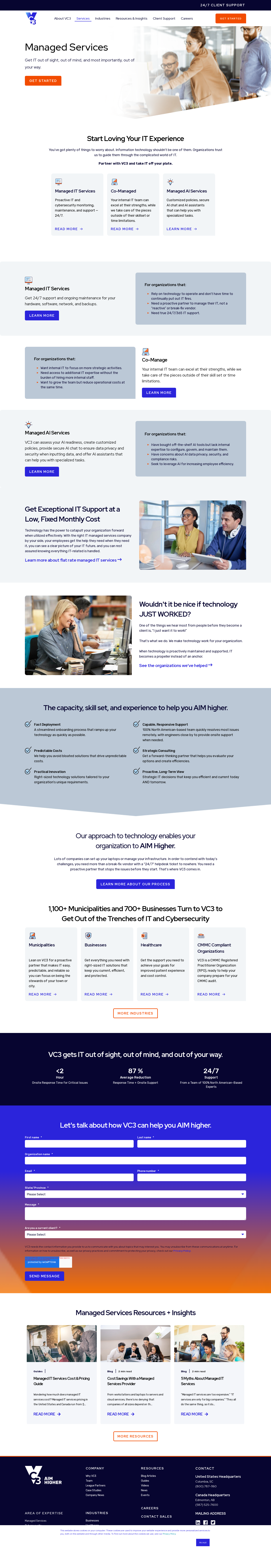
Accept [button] (202, 1542)
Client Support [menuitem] (164, 18)
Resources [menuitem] (152, 1468)
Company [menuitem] (95, 1468)
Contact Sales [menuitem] (156, 1516)
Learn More (179, 229)
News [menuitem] (144, 1490)
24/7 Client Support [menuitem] (222, 5)
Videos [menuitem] (145, 1485)
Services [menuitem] (83, 18)
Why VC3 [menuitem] (91, 1476)
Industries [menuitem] (102, 18)
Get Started (231, 18)
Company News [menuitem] (95, 1495)
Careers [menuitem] (187, 18)
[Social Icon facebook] (204, 1522)
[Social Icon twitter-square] (212, 1522)
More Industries (135, 1013)
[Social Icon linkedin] (197, 1522)
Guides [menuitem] (145, 1480)
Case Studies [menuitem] (93, 1490)
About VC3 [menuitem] (62, 18)
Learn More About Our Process (135, 884)
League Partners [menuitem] (95, 1485)
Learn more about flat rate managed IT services (71, 560)
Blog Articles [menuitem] (148, 1476)
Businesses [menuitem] (92, 1520)
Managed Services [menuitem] (35, 1521)
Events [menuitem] (145, 1495)
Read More (66, 229)
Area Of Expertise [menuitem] (44, 1513)
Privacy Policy (169, 1533)
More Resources (135, 1436)
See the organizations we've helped (173, 665)
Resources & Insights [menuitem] (131, 18)
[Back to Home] (31, 18)
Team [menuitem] (89, 1480)
